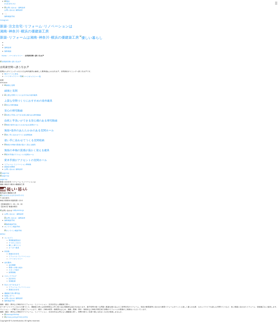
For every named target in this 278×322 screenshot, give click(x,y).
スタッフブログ (10, 276)
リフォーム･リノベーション (19, 256)
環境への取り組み (16, 267)
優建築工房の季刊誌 (12, 293)
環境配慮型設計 (15, 240)
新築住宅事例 (9, 167)
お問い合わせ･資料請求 (13, 298)
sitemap (16, 314)
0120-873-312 (18, 195)
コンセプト (8, 238)
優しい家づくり (15, 245)
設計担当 (12, 278)
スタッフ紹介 (14, 270)
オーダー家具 (14, 248)
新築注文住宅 (14, 254)
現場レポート (9, 296)
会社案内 (7, 262)
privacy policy (22, 317)
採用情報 (12, 272)
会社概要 (12, 265)
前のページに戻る (11, 74)
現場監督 (12, 281)
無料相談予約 (9, 301)
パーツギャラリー (16, 259)
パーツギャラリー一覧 (13, 76)
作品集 (7, 251)
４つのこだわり (15, 243)
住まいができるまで (12, 285)
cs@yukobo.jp (18, 210)
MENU (2, 234)
